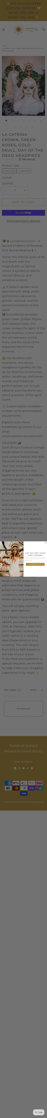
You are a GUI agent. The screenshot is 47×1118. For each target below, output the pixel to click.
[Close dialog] (45, 543)
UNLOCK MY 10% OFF (35, 564)
